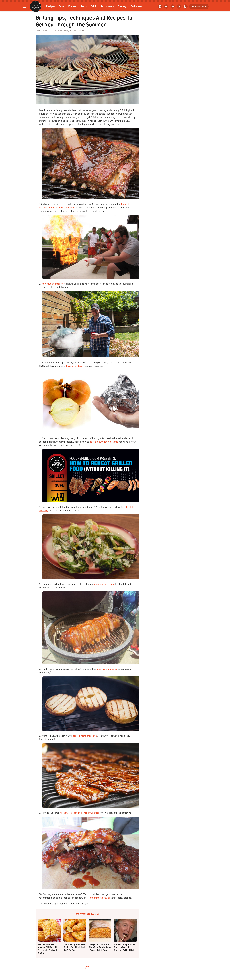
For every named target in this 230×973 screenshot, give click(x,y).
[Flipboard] (166, 6)
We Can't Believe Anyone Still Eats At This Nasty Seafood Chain (47, 948)
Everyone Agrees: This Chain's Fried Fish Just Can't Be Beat (74, 947)
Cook (61, 6)
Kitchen (72, 6)
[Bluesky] (173, 6)
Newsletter (201, 6)
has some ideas (74, 365)
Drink (93, 6)
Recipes (50, 6)
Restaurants (107, 6)
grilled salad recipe (104, 583)
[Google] (179, 6)
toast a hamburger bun (85, 735)
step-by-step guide (107, 668)
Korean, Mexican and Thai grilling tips (79, 812)
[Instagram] (160, 6)
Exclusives (136, 6)
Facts (84, 6)
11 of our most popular (98, 897)
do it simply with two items (104, 441)
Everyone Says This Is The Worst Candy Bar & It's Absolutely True (100, 947)
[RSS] (185, 6)
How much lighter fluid (54, 283)
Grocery (122, 6)
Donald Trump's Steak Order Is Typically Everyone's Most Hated (125, 947)
